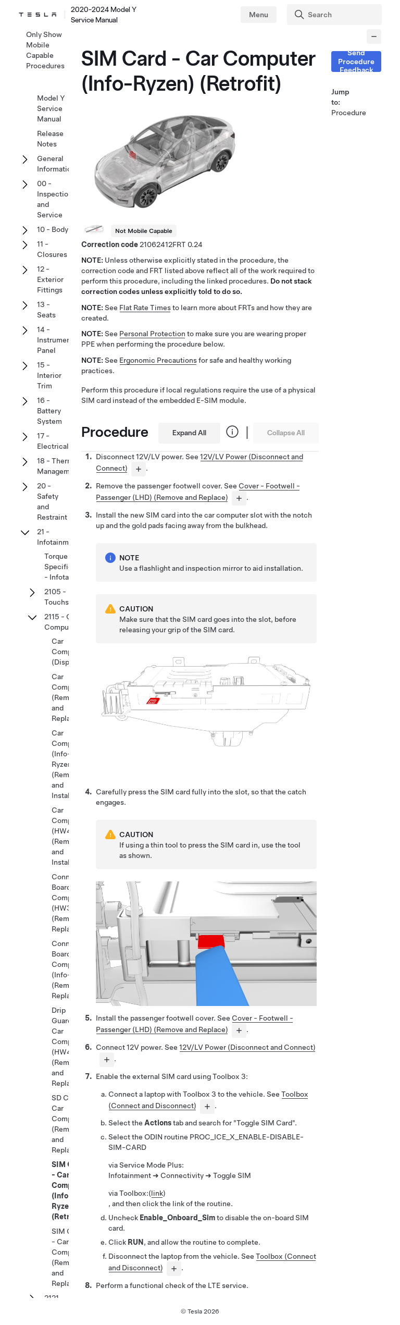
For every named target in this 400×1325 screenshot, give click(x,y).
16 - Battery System (49, 410)
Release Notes (50, 138)
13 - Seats (46, 309)
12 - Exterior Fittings (50, 279)
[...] (138, 469)
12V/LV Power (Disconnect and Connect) (247, 1047)
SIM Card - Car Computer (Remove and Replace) (68, 1257)
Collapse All (286, 432)
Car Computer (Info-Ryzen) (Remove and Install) (68, 764)
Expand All (189, 432)
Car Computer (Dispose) (68, 651)
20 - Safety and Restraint (52, 501)
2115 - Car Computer (61, 621)
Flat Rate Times (145, 307)
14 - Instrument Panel (55, 339)
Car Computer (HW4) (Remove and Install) (68, 836)
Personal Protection (152, 333)
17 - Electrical (53, 441)
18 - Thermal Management (59, 466)
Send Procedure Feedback (356, 61)
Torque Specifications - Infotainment (68, 566)
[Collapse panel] (374, 36)
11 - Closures (52, 249)
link (157, 1193)
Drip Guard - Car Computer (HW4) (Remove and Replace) (68, 1046)
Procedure (343, 112)
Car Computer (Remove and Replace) (68, 697)
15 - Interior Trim (49, 375)
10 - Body (52, 229)
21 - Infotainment (58, 536)
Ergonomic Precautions (158, 360)
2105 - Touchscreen (66, 596)
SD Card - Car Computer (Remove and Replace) (68, 1124)
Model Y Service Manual (51, 108)
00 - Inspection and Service (54, 199)
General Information (56, 163)
